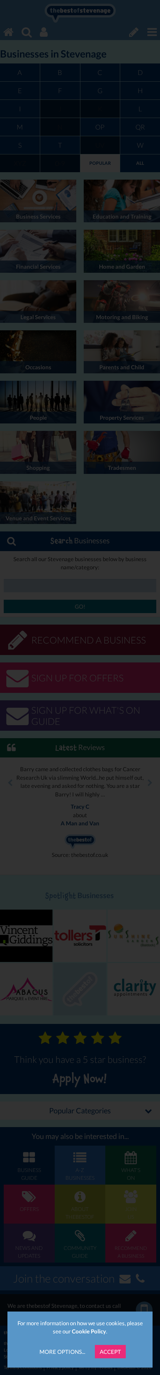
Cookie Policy (89, 1331)
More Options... (62, 1351)
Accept (110, 1351)
